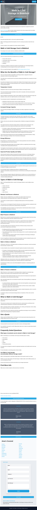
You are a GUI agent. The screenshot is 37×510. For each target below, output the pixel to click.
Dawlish (3, 456)
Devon (20, 445)
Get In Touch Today (18, 34)
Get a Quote (18, 19)
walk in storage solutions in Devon (24, 69)
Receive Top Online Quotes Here (18, 398)
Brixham (20, 457)
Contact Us (18, 266)
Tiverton (3, 448)
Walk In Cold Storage (4, 30)
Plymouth (20, 446)
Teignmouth (21, 448)
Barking (9, 395)
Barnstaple (6, 395)
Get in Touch (18, 163)
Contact (34, 1)
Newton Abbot (4, 454)
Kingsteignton (4, 453)
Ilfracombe (3, 447)
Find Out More (18, 113)
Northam (2, 395)
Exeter (3, 451)
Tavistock (3, 450)
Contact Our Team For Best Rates (18, 53)
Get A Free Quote (18, 436)
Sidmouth (20, 454)
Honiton (20, 451)
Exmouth (20, 443)
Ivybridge (20, 449)
